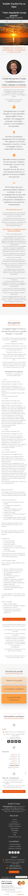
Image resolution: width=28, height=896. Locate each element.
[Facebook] (8, 741)
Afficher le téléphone (15, 866)
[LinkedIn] (15, 741)
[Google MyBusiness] (12, 741)
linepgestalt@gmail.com (15, 868)
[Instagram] (19, 741)
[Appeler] (7, 21)
